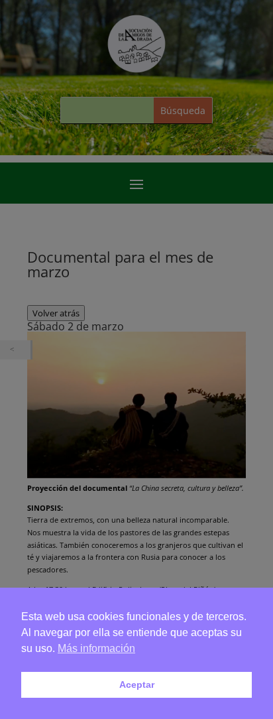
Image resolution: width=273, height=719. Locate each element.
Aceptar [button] (136, 684)
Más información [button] (96, 648)
